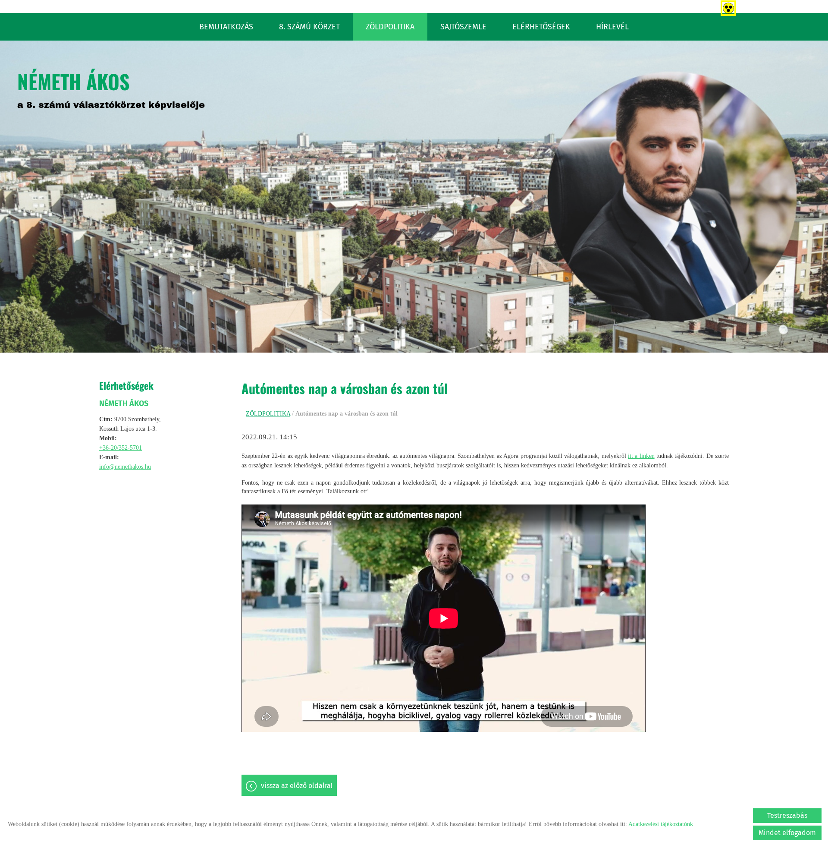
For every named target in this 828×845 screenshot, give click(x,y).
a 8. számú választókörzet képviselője (111, 88)
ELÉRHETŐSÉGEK (541, 27)
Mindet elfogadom (787, 833)
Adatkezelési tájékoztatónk (660, 824)
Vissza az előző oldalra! (296, 786)
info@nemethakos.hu (125, 466)
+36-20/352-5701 (120, 448)
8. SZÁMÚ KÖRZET (309, 27)
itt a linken (641, 456)
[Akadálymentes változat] (726, 6)
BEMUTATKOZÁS (226, 27)
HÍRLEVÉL (612, 27)
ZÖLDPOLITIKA (390, 27)
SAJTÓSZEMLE (463, 27)
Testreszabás (787, 815)
